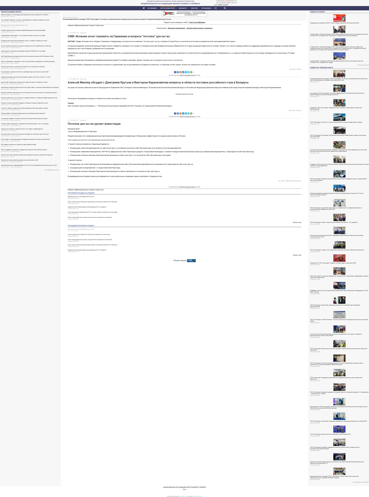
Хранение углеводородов (16, 161)
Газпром (298, 110)
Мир (11, 73)
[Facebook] (175, 72)
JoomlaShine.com (183, 496)
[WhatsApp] (191, 72)
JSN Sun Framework (197, 496)
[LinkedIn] (183, 72)
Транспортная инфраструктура (17, 68)
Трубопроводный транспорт (17, 21)
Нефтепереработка (15, 58)
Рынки (92, 25)
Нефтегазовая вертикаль (293, 181)
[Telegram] (188, 72)
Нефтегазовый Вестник (187, 75)
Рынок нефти (13, 37)
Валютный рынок (14, 63)
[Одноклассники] (180, 72)
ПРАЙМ (298, 69)
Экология (12, 16)
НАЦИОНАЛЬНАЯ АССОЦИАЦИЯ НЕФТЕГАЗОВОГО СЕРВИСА (184, 487)
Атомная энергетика (15, 47)
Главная (70, 25)
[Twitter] (186, 72)
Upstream (12, 32)
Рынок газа (13, 26)
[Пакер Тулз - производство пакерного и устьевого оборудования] (184, 13)
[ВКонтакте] (178, 72)
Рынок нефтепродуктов (16, 99)
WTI (229, 3)
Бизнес (12, 52)
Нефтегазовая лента (81, 25)
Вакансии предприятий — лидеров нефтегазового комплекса (190, 28)
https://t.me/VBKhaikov (197, 22)
